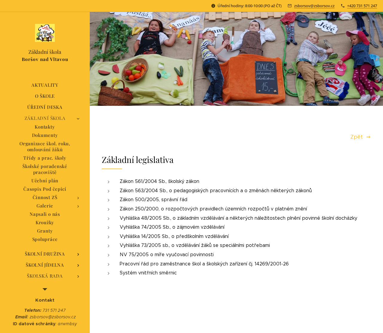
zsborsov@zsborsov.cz (314, 5)
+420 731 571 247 (362, 5)
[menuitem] (45, 85)
